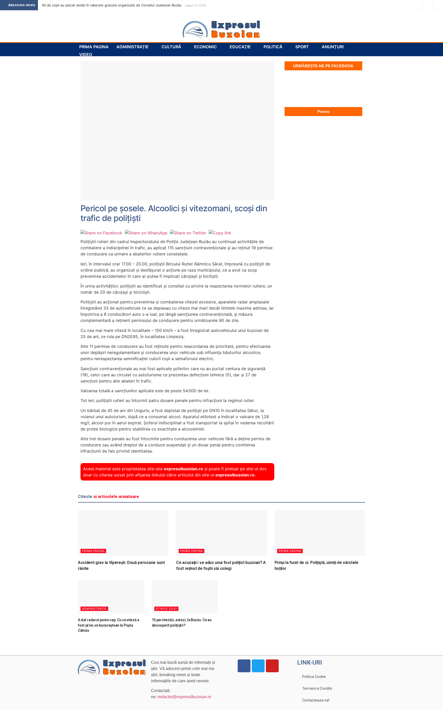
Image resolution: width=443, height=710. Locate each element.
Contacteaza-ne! (315, 700)
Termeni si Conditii (317, 688)
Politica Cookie (314, 677)
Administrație (132, 46)
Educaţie (240, 46)
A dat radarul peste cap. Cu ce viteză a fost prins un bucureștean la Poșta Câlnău (108, 625)
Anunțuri (333, 46)
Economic (205, 46)
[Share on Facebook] (101, 232)
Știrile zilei (166, 608)
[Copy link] (220, 232)
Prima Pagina (94, 46)
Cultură (171, 46)
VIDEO (85, 54)
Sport (302, 46)
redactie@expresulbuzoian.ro (184, 697)
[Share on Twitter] (188, 232)
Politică (273, 46)
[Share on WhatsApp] (146, 232)
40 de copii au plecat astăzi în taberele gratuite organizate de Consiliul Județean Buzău (112, 5)
